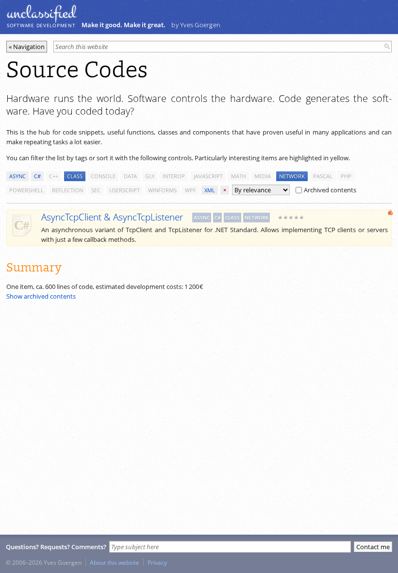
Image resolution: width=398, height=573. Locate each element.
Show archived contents (41, 296)
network (292, 176)
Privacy (157, 562)
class (75, 176)
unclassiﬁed (41, 13)
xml (209, 190)
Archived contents (330, 189)
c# (37, 176)
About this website (114, 562)
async (17, 176)
